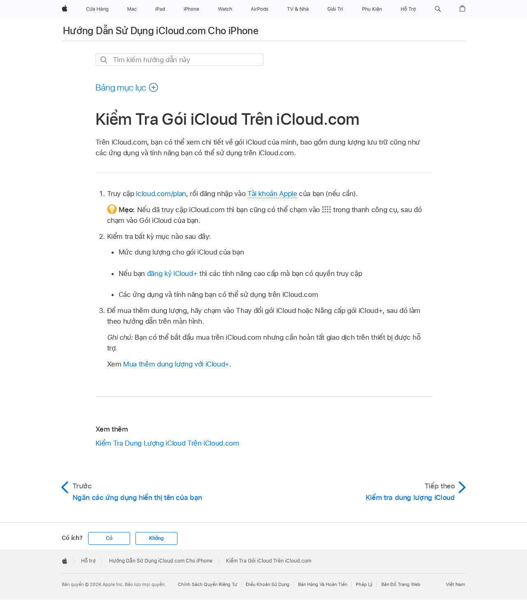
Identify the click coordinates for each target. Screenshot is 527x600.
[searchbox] (180, 59)
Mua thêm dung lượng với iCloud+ (176, 364)
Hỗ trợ (88, 561)
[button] (437, 9)
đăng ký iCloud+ (172, 273)
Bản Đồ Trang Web (400, 584)
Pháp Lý (364, 584)
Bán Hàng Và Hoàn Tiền (322, 584)
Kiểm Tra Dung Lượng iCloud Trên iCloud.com (167, 443)
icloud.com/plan (161, 193)
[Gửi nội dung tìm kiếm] (104, 60)
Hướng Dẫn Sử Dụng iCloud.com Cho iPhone (161, 31)
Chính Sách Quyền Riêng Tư (207, 584)
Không (156, 538)
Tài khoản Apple (272, 193)
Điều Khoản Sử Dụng (267, 584)
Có (109, 538)
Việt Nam (455, 584)
